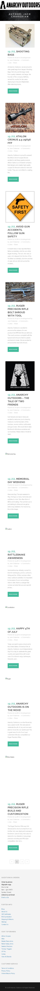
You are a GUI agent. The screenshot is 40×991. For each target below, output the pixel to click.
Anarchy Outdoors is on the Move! (18, 707)
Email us (4, 897)
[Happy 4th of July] (20, 615)
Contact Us (4, 924)
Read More (13, 91)
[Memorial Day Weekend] (20, 464)
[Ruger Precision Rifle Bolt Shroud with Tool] (20, 292)
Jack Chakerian (14, 60)
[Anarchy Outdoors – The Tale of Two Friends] (20, 376)
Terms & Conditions (7, 968)
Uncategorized (25, 57)
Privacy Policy (5, 971)
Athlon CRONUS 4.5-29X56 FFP (19, 139)
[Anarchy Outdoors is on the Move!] (20, 689)
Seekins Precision (6, 946)
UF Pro (3, 951)
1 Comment (25, 60)
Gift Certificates (6, 914)
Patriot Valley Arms (7, 944)
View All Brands (6, 956)
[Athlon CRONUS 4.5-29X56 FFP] (20, 117)
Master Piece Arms (7, 941)
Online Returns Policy (8, 973)
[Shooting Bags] (20, 36)
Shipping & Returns (7, 919)
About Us (4, 911)
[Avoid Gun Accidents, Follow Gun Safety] (20, 207)
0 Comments (25, 148)
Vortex (3, 954)
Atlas (2, 938)
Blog (2, 909)
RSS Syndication (6, 917)
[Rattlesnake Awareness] (20, 538)
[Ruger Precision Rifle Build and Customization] (20, 778)
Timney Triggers (6, 949)
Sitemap (4, 922)
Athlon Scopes (6, 936)
